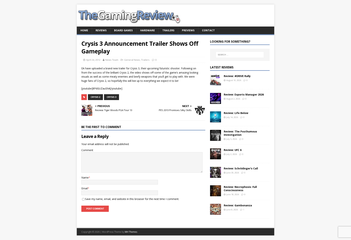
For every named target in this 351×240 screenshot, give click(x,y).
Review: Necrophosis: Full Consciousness (240, 188)
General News (132, 59)
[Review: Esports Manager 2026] (215, 101)
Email (84, 188)
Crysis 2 (95, 97)
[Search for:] (240, 55)
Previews (188, 30)
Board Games (123, 30)
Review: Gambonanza (238, 205)
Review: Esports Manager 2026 (244, 94)
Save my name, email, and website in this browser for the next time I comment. (132, 199)
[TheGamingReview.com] (131, 24)
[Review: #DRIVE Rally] (215, 83)
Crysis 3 (111, 97)
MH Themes (131, 231)
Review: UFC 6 (232, 150)
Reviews (101, 30)
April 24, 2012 (93, 59)
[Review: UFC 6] (215, 157)
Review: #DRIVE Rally (237, 76)
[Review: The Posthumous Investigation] (215, 138)
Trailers (168, 30)
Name (85, 177)
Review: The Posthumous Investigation (240, 133)
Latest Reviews (221, 67)
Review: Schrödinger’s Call (241, 168)
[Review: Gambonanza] (215, 212)
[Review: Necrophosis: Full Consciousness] (215, 194)
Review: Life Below (236, 113)
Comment (87, 150)
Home (84, 30)
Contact (208, 30)
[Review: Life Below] (215, 120)
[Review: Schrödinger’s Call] (215, 175)
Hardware (147, 30)
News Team (111, 59)
